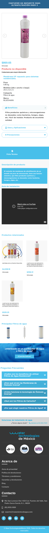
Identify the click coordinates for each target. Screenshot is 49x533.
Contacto (5, 487)
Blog (3, 483)
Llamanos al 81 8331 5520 (38, 423)
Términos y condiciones (11, 476)
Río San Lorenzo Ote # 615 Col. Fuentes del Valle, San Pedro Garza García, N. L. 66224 (26, 502)
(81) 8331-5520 (10, 507)
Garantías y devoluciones (12, 480)
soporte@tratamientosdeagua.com (18, 512)
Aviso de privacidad (9, 469)
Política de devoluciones (11, 473)
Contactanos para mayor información (14, 72)
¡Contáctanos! (24, 356)
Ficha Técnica (11, 154)
